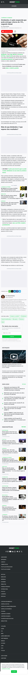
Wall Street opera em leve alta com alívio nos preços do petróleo (14, 393)
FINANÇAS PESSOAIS (5, 586)
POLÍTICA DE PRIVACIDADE (6, 566)
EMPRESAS (3, 579)
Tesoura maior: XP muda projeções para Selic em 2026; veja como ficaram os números (10, 204)
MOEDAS (3, 640)
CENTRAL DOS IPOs (5, 603)
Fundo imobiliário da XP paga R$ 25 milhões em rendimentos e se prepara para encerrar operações (14, 420)
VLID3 (11, 56)
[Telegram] (17, 551)
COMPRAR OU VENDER (5, 613)
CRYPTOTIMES (4, 655)
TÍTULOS (3, 650)
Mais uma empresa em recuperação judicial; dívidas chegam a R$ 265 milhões (9, 508)
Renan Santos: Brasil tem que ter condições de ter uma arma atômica (10, 433)
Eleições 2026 (5, 430)
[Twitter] (21, 551)
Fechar (14, 671)
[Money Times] (14, 2)
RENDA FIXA (3, 584)
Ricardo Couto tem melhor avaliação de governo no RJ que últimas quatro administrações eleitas (12, 442)
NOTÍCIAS (3, 574)
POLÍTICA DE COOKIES (5, 569)
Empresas (3, 201)
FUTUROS (3, 643)
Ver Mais (23, 426)
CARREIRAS (3, 593)
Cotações (14, 6)
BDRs (2, 633)
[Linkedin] (12, 551)
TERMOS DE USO (4, 564)
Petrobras (21, 319)
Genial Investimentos (6, 319)
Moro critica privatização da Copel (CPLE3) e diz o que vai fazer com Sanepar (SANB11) (15, 408)
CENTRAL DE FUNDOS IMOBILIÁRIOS (8, 606)
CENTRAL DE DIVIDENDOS (6, 608)
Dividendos (23, 316)
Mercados (3, 193)
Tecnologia (5, 476)
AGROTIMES (3, 658)
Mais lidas (5, 384)
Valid (3, 322)
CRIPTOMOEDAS (4, 638)
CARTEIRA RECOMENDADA (6, 601)
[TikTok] (19, 551)
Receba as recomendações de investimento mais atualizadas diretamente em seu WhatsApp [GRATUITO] (14, 377)
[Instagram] (8, 551)
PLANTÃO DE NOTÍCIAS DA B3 (7, 618)
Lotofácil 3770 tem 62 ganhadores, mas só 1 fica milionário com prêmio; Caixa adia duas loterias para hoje (15, 399)
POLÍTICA (3, 591)
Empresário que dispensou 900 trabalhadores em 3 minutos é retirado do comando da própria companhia (14, 389)
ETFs (2, 648)
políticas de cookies (6, 668)
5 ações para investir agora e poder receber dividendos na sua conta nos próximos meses (14, 170)
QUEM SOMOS (4, 557)
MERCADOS (3, 576)
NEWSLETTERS (4, 620)
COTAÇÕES (3, 626)
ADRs (2, 645)
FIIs (2, 631)
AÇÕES (2, 628)
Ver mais (24, 384)
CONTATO (3, 561)
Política (4, 439)
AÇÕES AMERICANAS (5, 635)
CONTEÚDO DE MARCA (5, 616)
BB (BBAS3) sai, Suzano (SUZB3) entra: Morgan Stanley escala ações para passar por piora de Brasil (10, 190)
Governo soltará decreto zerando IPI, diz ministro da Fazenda (14, 403)
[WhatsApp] (15, 551)
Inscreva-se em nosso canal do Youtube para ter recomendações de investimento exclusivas (13, 371)
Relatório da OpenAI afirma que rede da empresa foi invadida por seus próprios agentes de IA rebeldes (12, 480)
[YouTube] (10, 551)
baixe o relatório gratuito (12, 68)
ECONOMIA (3, 581)
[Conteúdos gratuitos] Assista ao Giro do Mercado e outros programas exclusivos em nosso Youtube (12, 366)
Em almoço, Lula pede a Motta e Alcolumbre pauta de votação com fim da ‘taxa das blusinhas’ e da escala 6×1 (13, 518)
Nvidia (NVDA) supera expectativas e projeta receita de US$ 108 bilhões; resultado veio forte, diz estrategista (13, 499)
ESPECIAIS (3, 596)
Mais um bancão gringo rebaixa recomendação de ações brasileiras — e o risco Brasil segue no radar (12, 197)
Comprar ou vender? (6, 17)
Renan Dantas (6, 26)
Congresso (4, 514)
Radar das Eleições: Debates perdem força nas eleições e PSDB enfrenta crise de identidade (10, 489)
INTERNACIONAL (4, 589)
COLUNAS (3, 611)
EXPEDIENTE (3, 559)
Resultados (5, 495)
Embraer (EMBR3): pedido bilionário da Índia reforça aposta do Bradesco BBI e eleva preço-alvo (14, 414)
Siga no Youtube (8, 31)
